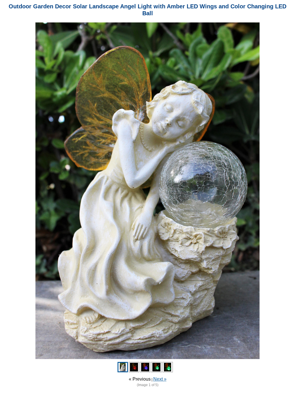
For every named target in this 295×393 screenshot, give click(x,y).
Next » (160, 379)
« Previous (140, 379)
